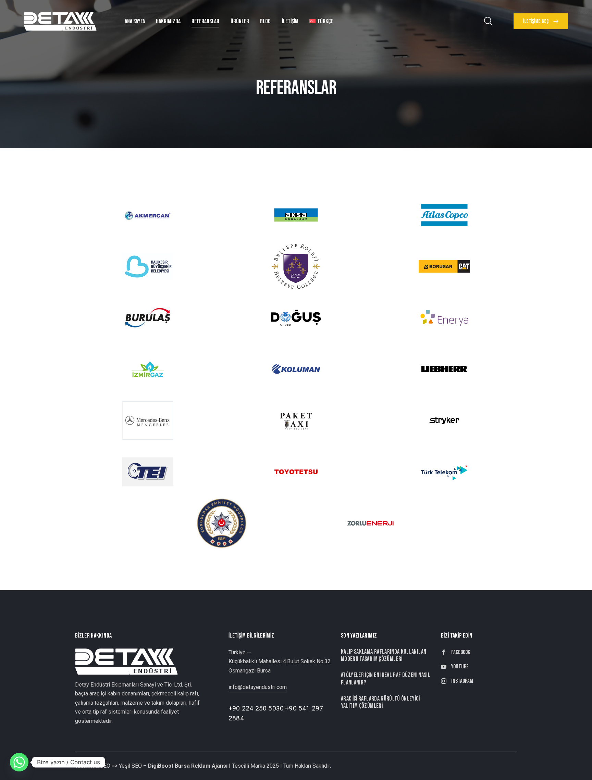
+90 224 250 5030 (256, 708)
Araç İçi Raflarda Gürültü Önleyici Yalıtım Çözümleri (380, 702)
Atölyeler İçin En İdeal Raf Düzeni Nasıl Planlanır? (385, 678)
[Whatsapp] (19, 762)
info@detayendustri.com (258, 687)
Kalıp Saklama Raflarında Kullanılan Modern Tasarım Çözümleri (383, 655)
